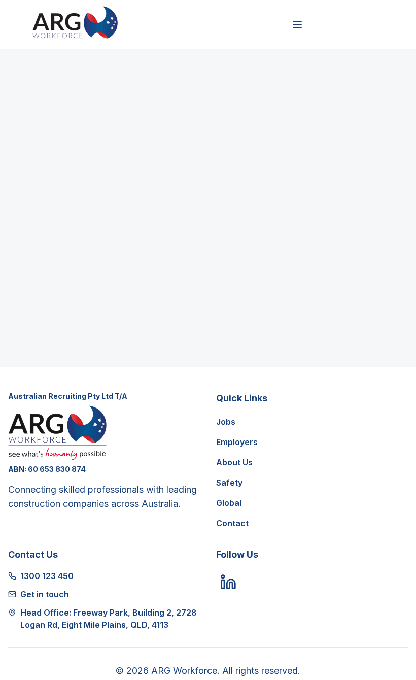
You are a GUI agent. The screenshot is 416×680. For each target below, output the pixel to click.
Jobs (225, 422)
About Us (234, 462)
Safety (229, 483)
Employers (237, 442)
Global (228, 503)
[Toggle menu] (297, 24)
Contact (232, 523)
